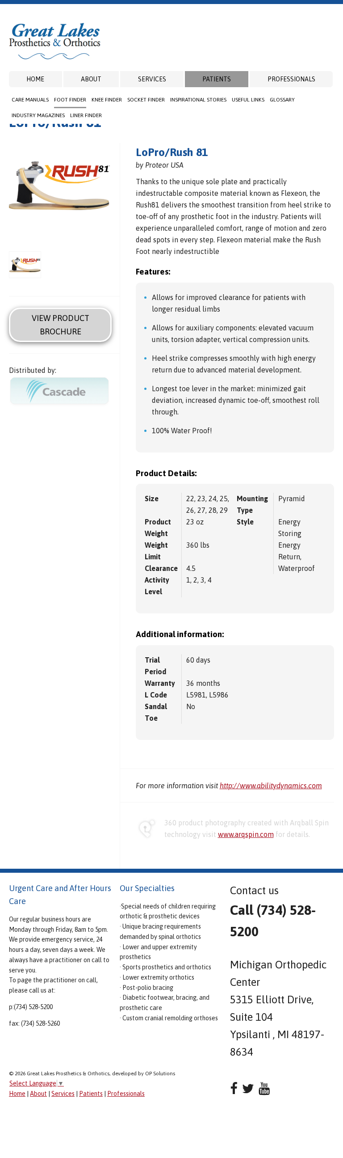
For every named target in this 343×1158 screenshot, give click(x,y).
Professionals (291, 79)
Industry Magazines (38, 115)
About (91, 79)
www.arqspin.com (246, 834)
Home (35, 79)
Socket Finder (146, 100)
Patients (216, 79)
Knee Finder (107, 100)
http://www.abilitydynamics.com (271, 786)
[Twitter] (248, 1088)
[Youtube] (264, 1088)
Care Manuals (30, 100)
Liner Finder (86, 115)
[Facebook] (234, 1088)
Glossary (282, 100)
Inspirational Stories (198, 100)
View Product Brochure (60, 324)
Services (152, 79)
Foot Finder (70, 100)
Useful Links (248, 100)
